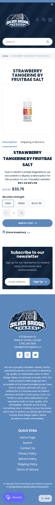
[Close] (52, 4)
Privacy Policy (27, 453)
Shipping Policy (27, 464)
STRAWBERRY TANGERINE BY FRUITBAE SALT (30, 56)
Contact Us (27, 448)
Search (27, 443)
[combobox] (23, 42)
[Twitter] (35, 355)
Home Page (27, 437)
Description (9, 142)
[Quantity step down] (6, 213)
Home (5, 56)
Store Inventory (16, 232)
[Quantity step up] (21, 213)
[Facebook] (19, 355)
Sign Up (38, 281)
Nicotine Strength (13, 197)
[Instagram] (27, 355)
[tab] (11, 143)
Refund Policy (28, 459)
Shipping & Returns (32, 142)
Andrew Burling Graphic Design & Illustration (29, 486)
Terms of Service (27, 469)
